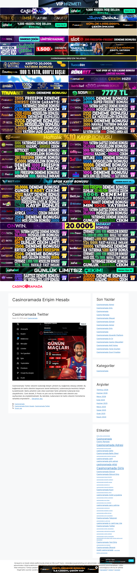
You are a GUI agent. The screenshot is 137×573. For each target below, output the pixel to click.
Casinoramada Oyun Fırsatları (108, 352)
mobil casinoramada (105, 550)
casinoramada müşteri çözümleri (105, 497)
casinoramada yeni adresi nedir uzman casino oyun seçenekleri (109, 539)
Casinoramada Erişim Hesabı (24, 406)
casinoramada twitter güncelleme (105, 528)
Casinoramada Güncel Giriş (108, 474)
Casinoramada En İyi (105, 339)
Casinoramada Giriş (105, 308)
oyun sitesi (117, 550)
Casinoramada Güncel (105, 322)
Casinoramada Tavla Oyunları (108, 349)
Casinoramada (19, 404)
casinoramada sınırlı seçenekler (105, 515)
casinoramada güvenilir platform (105, 479)
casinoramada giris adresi (107, 461)
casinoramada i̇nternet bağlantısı (105, 487)
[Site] (34, 100)
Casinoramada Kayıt (105, 490)
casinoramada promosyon (103, 508)
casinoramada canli (105, 459)
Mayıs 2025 (101, 407)
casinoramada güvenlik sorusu (104, 482)
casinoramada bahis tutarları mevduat (106, 456)
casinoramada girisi (107, 464)
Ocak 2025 (101, 414)
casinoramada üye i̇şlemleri (103, 545)
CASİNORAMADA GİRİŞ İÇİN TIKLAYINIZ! (68, 58)
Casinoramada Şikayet (106, 318)
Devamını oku (37, 399)
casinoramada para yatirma (108, 505)
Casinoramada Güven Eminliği (104, 477)
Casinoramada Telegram (107, 518)
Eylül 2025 (101, 400)
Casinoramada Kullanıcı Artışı (104, 492)
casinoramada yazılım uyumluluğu (105, 536)
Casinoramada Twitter (30, 314)
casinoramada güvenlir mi (103, 484)
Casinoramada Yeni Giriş (107, 542)
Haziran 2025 (102, 403)
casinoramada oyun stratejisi (104, 502)
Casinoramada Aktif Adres (107, 345)
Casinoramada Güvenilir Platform (110, 335)
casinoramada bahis (105, 451)
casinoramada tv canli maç (103, 521)
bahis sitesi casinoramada (103, 436)
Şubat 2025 (101, 410)
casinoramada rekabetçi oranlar (105, 510)
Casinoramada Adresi (105, 305)
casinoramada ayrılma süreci (104, 448)
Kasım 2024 (101, 417)
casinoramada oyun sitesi (103, 500)
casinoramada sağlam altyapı (104, 513)
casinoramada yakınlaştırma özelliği (106, 531)
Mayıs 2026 (101, 397)
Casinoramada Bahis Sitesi (107, 453)
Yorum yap (18, 408)
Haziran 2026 (102, 393)
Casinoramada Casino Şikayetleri (110, 342)
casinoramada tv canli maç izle (109, 523)
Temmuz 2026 (102, 390)
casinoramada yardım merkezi (104, 533)
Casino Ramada (103, 315)
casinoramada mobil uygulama (109, 495)
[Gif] (68, 137)
